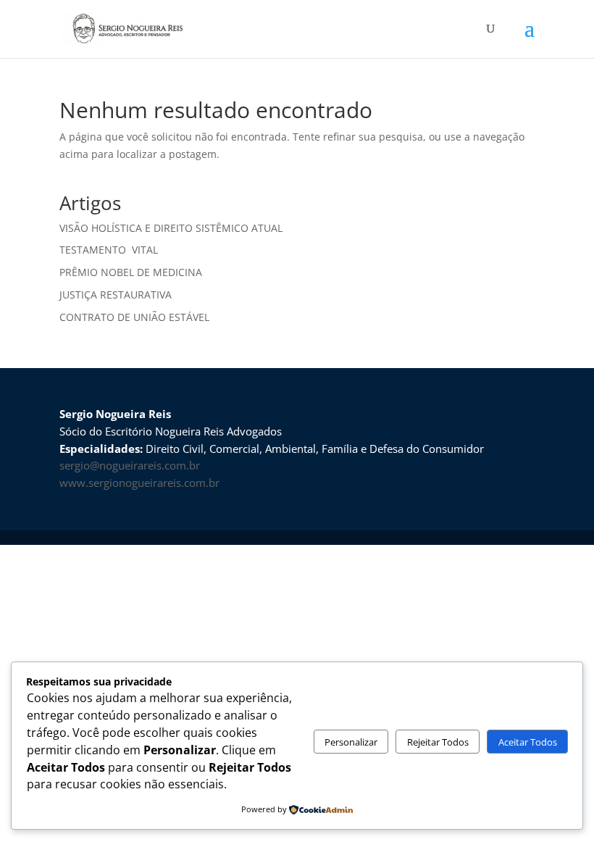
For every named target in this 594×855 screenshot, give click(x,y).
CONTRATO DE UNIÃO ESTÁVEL (134, 317)
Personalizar (351, 741)
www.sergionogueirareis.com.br (139, 482)
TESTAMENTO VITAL (108, 249)
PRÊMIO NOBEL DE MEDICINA (132, 272)
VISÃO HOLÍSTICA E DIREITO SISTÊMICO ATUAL (171, 228)
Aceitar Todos (527, 741)
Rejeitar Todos (438, 741)
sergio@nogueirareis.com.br (129, 465)
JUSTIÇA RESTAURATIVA (115, 294)
